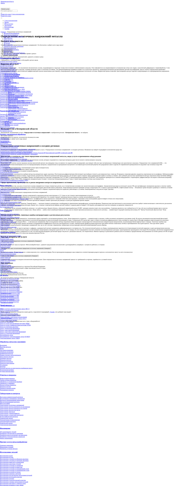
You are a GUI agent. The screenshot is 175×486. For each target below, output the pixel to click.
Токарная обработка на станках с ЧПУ (12, 96)
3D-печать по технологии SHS (9, 297)
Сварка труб (4, 263)
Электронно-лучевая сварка (8, 272)
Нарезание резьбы (5, 81)
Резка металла (8, 38)
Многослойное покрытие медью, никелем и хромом (16, 160)
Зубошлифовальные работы (8, 73)
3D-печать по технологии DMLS (10, 285)
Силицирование (5, 167)
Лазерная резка (4, 192)
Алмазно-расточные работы (8, 61)
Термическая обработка (11, 35)
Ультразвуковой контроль (8, 421)
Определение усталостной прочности (11, 415)
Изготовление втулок (6, 457)
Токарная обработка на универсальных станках (14, 97)
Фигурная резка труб (6, 207)
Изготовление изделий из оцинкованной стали (14, 470)
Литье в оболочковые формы (9, 314)
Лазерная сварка (5, 247)
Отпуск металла (5, 126)
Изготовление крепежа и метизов (10, 473)
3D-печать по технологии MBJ (9, 295)
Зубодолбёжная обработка (8, 70)
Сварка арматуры (5, 257)
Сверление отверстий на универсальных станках (15, 91)
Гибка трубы (4, 229)
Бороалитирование (6, 144)
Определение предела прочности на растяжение (15, 407)
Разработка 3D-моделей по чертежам (11, 433)
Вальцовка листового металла (9, 214)
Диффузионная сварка (7, 241)
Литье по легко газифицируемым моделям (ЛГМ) (15, 325)
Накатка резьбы (5, 79)
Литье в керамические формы (9, 310)
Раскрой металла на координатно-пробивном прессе (16, 368)
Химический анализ (6, 423)
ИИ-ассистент (8, 24)
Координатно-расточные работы (10, 74)
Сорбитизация (4, 129)
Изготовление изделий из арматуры (11, 467)
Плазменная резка (5, 194)
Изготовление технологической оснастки (13, 480)
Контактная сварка (6, 244)
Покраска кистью (5, 386)
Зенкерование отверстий (7, 68)
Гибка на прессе (5, 224)
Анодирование (4, 141)
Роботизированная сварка (8, 254)
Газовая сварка (4, 237)
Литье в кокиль (4, 312)
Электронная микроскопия (8, 425)
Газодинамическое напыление (9, 146)
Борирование (4, 142)
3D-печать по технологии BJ (9, 280)
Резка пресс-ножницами (7, 204)
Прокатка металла (5, 360)
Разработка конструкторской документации (13, 435)
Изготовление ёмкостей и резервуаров (12, 462)
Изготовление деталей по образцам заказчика (14, 459)
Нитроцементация (5, 162)
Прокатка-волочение (6, 361)
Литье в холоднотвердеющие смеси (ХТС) (13, 318)
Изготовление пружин (7, 478)
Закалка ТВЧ (4, 116)
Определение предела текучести (10, 410)
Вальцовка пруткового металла (9, 217)
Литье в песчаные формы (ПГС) (10, 315)
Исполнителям (9, 27)
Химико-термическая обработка (14, 36)
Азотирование (4, 138)
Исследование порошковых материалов (12, 398)
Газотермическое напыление (9, 147)
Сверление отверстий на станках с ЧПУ (12, 89)
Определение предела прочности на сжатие (13, 408)
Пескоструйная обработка (8, 385)
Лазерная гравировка (6, 445)
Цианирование (4, 178)
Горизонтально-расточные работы (10, 63)
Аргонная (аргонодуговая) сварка (10, 236)
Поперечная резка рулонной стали (10, 195)
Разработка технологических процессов (12, 436)
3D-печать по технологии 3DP (9, 279)
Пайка (2, 250)
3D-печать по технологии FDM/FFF (11, 292)
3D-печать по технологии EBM (10, 290)
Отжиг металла (4, 124)
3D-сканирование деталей (8, 432)
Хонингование (4, 104)
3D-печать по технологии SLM (9, 300)
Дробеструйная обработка (8, 380)
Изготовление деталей (11, 54)
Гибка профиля (4, 225)
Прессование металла (6, 357)
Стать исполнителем (10, 20)
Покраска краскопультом (7, 388)
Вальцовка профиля (6, 215)
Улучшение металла (6, 131)
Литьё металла (8, 45)
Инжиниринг (8, 51)
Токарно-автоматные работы (9, 99)
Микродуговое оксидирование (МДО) (12, 157)
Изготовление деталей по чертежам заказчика (14, 460)
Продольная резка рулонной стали (10, 197)
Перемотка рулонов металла (9, 448)
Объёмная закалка (5, 122)
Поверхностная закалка (7, 127)
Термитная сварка (5, 265)
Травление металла (6, 170)
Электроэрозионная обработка (9, 107)
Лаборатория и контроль (11, 49)
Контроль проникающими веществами (12, 400)
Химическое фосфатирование (9, 172)
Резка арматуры (5, 200)
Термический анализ (6, 418)
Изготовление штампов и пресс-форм (11, 485)
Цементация (4, 177)
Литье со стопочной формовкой (10, 333)
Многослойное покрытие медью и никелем (13, 159)
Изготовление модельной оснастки (11, 477)
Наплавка (3, 249)
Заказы (6, 22)
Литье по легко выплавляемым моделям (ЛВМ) (14, 323)
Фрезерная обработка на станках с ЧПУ (12, 101)
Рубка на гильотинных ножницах (10, 205)
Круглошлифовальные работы (9, 76)
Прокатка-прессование (7, 363)
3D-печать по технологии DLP (9, 282)
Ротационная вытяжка (7, 370)
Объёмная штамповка (6, 352)
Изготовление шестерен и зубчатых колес (13, 483)
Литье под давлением (6, 322)
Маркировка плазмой (6, 447)
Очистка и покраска (10, 48)
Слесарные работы (6, 92)
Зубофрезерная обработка (8, 71)
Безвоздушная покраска (7, 378)
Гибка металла (8, 40)
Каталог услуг (5, 9)
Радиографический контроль (9, 416)
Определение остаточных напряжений (12, 405)
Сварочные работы (9, 41)
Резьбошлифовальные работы (9, 88)
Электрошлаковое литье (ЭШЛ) (10, 338)
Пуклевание (4, 365)
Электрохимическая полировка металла (12, 182)
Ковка (2, 348)
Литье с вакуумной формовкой (9, 330)
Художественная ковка (7, 371)
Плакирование (4, 165)
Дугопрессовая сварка (7, 242)
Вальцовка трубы (5, 219)
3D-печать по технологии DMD (10, 284)
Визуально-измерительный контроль (11, 397)
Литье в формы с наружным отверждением (13, 317)
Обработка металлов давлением (13, 46)
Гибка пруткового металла (8, 227)
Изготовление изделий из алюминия (11, 465)
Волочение (3, 345)
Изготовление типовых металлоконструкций (14, 482)
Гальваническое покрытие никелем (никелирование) (16, 151)
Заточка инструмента (6, 66)
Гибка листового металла (8, 222)
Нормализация (4, 121)
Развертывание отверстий (8, 86)
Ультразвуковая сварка (7, 267)
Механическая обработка (11, 33)
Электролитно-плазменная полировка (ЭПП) (14, 180)
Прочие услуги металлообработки (14, 53)
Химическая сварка (6, 268)
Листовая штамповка (6, 350)
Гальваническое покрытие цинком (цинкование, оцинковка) (19, 154)
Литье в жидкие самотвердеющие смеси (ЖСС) (15, 309)
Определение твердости (7, 411)
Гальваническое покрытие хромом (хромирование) (16, 152)
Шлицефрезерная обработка (8, 106)
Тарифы (6, 29)
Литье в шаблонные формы (8, 320)
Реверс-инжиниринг (6, 438)
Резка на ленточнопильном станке (10, 202)
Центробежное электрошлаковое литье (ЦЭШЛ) (15, 336)
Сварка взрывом (5, 259)
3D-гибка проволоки (6, 220)
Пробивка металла (5, 358)
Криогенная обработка (7, 118)
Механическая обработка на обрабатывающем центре (16, 78)
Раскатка (2, 366)
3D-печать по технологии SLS (9, 302)
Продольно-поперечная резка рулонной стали (14, 199)
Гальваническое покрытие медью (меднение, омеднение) (17, 149)
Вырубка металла (5, 347)
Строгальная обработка (7, 94)
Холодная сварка (5, 270)
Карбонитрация (5, 156)
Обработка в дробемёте (7, 383)
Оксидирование (5, 164)
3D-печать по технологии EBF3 (10, 288)
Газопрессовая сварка (6, 239)
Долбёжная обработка (7, 65)
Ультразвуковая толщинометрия (10, 420)
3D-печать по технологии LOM (10, 293)
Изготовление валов (6, 455)
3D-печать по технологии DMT (10, 287)
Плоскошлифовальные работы (9, 83)
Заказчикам (7, 25)
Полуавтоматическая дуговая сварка (11, 252)
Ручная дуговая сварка (7, 255)
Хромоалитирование (6, 174)
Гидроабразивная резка (7, 190)
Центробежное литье (6, 335)
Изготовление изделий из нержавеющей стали (14, 469)
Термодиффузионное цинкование (10, 169)
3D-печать (7, 43)
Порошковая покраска (7, 390)
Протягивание (4, 84)
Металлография (5, 403)
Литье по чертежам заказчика (9, 327)
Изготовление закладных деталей (10, 464)
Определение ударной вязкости (10, 413)
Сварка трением (5, 262)
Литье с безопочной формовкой (10, 328)
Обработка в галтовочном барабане (11, 381)
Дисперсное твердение (7, 114)
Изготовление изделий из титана (10, 472)
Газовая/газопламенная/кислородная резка (13, 189)
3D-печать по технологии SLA (9, 298)
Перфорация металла (6, 353)
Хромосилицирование (7, 175)
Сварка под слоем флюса (7, 260)
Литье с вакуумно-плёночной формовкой (13, 332)
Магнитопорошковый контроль (10, 402)
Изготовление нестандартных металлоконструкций (16, 475)
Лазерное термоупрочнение (8, 119)
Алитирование (4, 139)
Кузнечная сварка (5, 245)
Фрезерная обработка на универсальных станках (15, 102)
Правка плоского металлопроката (10, 355)
